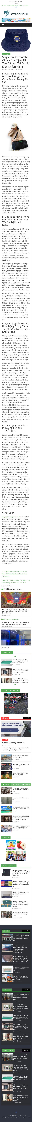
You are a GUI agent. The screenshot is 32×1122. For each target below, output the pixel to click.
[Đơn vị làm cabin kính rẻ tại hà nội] (6, 797)
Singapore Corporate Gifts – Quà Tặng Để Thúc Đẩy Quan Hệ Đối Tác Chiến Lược (14, 573)
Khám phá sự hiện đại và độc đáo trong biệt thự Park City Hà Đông (20, 789)
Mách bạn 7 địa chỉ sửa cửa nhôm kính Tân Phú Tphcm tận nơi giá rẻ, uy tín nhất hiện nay (20, 670)
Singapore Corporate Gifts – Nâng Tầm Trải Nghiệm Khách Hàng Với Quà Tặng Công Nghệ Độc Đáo (20, 903)
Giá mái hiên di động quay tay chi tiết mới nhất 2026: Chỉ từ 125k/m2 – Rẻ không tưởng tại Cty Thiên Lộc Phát (21, 959)
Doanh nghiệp (6, 54)
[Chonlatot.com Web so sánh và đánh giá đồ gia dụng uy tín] (6, 825)
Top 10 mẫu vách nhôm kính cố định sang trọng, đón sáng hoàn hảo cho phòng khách (21, 997)
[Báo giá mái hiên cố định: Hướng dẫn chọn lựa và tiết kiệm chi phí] (7, 975)
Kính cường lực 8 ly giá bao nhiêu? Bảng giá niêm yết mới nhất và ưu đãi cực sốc (20, 1017)
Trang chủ (9, 1115)
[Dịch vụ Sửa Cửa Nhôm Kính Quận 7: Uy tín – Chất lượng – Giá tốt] (6, 912)
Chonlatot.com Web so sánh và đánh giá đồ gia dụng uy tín (20, 826)
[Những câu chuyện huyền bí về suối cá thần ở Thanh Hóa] (6, 764)
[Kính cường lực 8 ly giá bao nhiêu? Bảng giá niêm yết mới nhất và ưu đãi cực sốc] (7, 1014)
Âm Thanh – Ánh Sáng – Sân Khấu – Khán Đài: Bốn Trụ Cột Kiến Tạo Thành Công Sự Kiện (15, 611)
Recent (17, 784)
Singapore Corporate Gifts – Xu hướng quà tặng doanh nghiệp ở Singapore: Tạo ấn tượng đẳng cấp (21, 883)
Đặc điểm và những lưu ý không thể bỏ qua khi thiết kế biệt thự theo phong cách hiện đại (20, 817)
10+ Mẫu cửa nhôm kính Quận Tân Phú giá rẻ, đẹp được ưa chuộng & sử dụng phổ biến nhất (20, 1007)
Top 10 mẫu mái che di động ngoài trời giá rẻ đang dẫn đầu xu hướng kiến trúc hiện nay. (21, 938)
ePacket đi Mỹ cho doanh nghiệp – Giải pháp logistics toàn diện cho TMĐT (15, 623)
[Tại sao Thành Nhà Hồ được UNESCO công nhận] (6, 773)
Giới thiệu (14, 1115)
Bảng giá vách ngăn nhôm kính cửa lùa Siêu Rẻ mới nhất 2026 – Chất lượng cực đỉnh (21, 661)
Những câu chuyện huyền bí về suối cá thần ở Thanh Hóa (20, 765)
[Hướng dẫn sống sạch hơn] (16, 722)
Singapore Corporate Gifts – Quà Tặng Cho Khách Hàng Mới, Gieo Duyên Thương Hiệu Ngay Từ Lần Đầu (21, 872)
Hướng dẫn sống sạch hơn (13, 742)
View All (27, 718)
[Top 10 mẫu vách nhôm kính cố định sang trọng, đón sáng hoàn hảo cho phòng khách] (7, 993)
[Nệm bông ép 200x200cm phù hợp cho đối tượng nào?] (6, 892)
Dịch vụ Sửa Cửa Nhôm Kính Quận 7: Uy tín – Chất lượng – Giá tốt (20, 914)
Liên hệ (24, 1115)
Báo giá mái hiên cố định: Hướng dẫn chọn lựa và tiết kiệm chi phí (20, 977)
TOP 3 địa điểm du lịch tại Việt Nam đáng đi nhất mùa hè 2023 (20, 807)
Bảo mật (20, 1115)
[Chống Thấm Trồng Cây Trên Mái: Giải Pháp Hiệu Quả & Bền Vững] (7, 966)
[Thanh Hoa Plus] (3, 24)
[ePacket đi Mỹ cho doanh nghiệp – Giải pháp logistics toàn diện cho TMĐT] (10, 619)
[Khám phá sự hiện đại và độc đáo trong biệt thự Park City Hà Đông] (6, 787)
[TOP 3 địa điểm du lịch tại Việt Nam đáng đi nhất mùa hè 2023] (6, 806)
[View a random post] (29, 24)
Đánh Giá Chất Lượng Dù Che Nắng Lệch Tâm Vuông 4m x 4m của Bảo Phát (16, 581)
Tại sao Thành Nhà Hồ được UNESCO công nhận (20, 773)
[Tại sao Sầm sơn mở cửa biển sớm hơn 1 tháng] (6, 755)
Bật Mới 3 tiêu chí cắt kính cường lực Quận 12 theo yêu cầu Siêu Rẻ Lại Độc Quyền (21, 680)
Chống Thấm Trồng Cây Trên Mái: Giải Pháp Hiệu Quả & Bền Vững (21, 968)
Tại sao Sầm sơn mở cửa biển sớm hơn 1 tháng (20, 756)
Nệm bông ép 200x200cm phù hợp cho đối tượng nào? (20, 893)
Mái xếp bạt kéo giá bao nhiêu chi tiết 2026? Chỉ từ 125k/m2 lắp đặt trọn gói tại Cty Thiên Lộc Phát (20, 948)
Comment (27, 784)
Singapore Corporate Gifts (11, 517)
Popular (7, 784)
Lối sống (5, 739)
